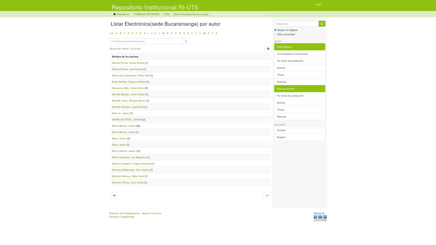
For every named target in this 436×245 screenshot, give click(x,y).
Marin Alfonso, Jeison (123, 125)
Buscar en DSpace (288, 30)
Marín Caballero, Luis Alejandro (129, 157)
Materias (281, 81)
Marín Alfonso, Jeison (123, 151)
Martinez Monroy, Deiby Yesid (128, 176)
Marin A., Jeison (120, 113)
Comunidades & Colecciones (292, 53)
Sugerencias (127, 216)
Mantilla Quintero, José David (128, 107)
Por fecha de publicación (290, 60)
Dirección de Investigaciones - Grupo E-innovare (135, 213)
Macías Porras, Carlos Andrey (128, 62)
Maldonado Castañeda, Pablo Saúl (131, 75)
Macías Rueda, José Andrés (127, 69)
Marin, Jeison (119, 138)
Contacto (114, 216)
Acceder (281, 130)
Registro (281, 137)
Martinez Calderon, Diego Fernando (131, 163)
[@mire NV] (320, 218)
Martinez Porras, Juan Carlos (128, 182)
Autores (281, 67)
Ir (186, 41)
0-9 (111, 33)
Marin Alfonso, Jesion (123, 132)
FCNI (166, 14)
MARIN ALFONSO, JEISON (127, 119)
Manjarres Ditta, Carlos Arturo (128, 88)
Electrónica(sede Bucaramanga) (191, 14)
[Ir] (321, 24)
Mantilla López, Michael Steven (129, 100)
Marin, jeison (119, 144)
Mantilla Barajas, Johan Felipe (128, 94)
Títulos (280, 74)
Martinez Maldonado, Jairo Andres (130, 170)
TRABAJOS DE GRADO (146, 14)
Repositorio (123, 14)
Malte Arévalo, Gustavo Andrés (129, 81)
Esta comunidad (286, 34)
